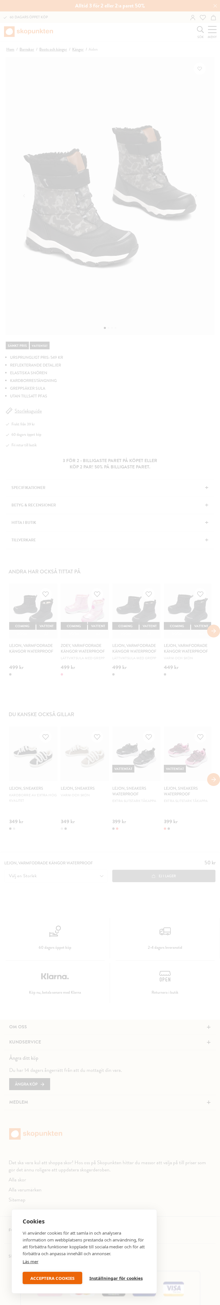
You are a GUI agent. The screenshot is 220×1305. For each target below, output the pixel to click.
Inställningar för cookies (116, 1278)
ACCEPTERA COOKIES (52, 1278)
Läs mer (30, 1261)
